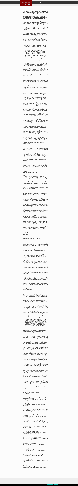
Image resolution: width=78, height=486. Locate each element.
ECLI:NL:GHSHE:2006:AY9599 (37, 437)
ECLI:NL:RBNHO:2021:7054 (37, 428)
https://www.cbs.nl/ (27, 393)
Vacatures (57, 2)
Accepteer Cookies (50, 484)
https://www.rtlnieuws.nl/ (35, 453)
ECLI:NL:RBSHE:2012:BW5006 (40, 439)
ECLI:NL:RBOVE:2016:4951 (35, 438)
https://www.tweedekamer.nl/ (30, 459)
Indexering (25, 7)
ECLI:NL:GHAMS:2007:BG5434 (37, 432)
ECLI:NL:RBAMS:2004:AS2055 (32, 431)
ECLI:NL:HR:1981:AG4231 (32, 444)
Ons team (44, 2)
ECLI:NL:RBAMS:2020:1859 (35, 445)
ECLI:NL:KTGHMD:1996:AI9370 (34, 440)
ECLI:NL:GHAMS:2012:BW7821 (28, 427)
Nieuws (41, 2)
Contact (54, 2)
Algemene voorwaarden (49, 2)
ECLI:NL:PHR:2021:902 (37, 462)
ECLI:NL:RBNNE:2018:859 (43, 430)
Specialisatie (38, 2)
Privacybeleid (55, 484)
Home (34, 2)
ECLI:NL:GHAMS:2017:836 (35, 426)
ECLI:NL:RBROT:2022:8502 (35, 466)
